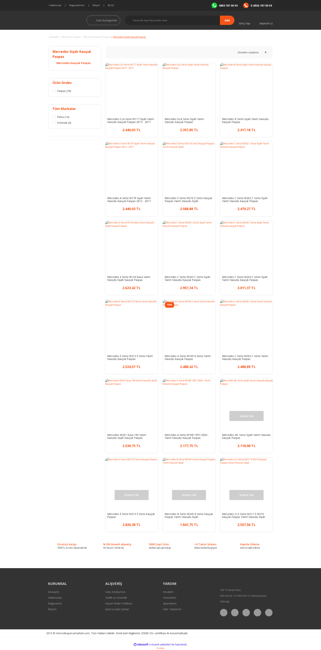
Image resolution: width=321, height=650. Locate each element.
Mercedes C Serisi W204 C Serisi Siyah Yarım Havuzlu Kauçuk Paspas (245, 278)
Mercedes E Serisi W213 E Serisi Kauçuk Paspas (131, 515)
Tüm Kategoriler (106, 20)
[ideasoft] (141, 644)
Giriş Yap (244, 23)
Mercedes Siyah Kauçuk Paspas (129, 37)
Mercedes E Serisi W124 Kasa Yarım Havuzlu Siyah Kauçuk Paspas (128, 278)
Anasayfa (53, 592)
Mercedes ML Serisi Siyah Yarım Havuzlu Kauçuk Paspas (246, 436)
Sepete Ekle (134, 129)
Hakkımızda (55, 5)
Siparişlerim (170, 603)
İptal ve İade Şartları (117, 609)
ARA (227, 20)
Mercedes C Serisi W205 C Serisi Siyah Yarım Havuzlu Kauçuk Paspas (187, 278)
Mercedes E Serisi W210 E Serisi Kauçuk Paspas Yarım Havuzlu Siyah (188, 200)
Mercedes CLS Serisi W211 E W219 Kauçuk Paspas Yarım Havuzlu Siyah (243, 515)
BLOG (111, 5)
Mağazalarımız (77, 5)
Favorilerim (169, 597)
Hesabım (168, 592)
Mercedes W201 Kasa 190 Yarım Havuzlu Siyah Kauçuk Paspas (126, 436)
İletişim (96, 5)
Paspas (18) (64, 91)
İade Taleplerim (172, 609)
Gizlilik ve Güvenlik (116, 597)
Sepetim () (266, 23)
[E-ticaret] (160, 644)
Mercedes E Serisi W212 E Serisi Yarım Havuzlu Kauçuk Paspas (130, 358)
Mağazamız (55, 603)
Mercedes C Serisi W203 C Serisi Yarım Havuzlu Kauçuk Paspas (245, 358)
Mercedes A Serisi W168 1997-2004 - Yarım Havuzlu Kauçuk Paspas (187, 436)
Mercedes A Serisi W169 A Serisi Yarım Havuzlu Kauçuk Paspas (188, 358)
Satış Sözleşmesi (115, 592)
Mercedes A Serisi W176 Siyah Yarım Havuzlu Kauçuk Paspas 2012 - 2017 (129, 200)
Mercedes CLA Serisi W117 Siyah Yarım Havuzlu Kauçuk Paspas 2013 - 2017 (130, 121)
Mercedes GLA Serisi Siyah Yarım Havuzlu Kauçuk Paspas (184, 121)
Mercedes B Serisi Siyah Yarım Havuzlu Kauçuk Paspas (245, 121)
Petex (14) (63, 117)
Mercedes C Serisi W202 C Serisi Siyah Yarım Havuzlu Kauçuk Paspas (245, 200)
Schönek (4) (64, 122)
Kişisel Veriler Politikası (118, 603)
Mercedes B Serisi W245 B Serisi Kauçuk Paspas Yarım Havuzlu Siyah (189, 515)
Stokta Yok (250, 445)
